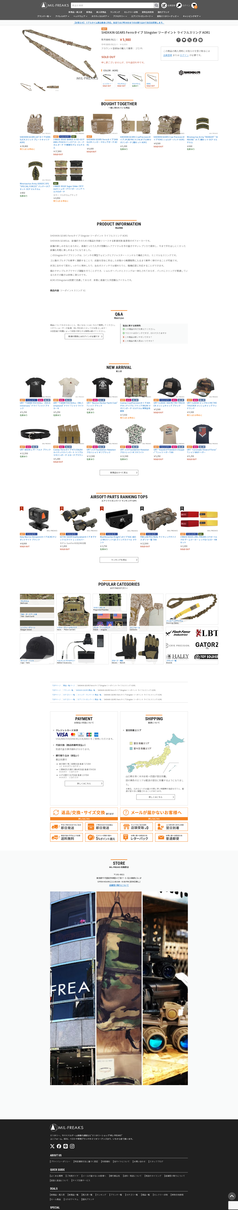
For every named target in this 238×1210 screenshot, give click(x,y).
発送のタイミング (153, 1176)
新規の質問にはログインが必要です (84, 336)
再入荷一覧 (87, 1195)
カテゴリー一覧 (69, 694)
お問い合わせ (139, 1161)
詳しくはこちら (84, 783)
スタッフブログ (156, 1161)
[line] (65, 1146)
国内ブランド (163, 12)
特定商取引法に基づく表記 (86, 1161)
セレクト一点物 (131, 12)
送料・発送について (133, 1176)
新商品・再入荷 (75, 12)
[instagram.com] (72, 1146)
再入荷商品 (101, 12)
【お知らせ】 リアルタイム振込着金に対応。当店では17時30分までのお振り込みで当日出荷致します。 (119, 22)
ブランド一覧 (68, 690)
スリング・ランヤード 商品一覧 (89, 694)
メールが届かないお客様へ (94, 1176)
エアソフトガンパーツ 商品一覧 (89, 699)
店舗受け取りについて (119, 885)
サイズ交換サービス (81, 1180)
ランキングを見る (119, 559)
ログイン (184, 55)
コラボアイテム (71, 1199)
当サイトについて (122, 1161)
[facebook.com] (59, 1146)
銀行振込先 (115, 1176)
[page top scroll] (232, 1196)
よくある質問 (57, 1176)
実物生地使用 (148, 12)
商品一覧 (146, 1195)
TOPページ (56, 685)
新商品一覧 (74, 1195)
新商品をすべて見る (119, 472)
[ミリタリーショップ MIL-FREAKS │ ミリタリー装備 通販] (55, 5)
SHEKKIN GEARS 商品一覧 (85, 690)
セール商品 (56, 1199)
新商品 (89, 12)
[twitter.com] (52, 1146)
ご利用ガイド (73, 1176)
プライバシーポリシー (61, 1161)
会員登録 (167, 55)
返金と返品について (59, 1180)
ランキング (115, 12)
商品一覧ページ (69, 685)
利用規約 (106, 1161)
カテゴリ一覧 (132, 1195)
